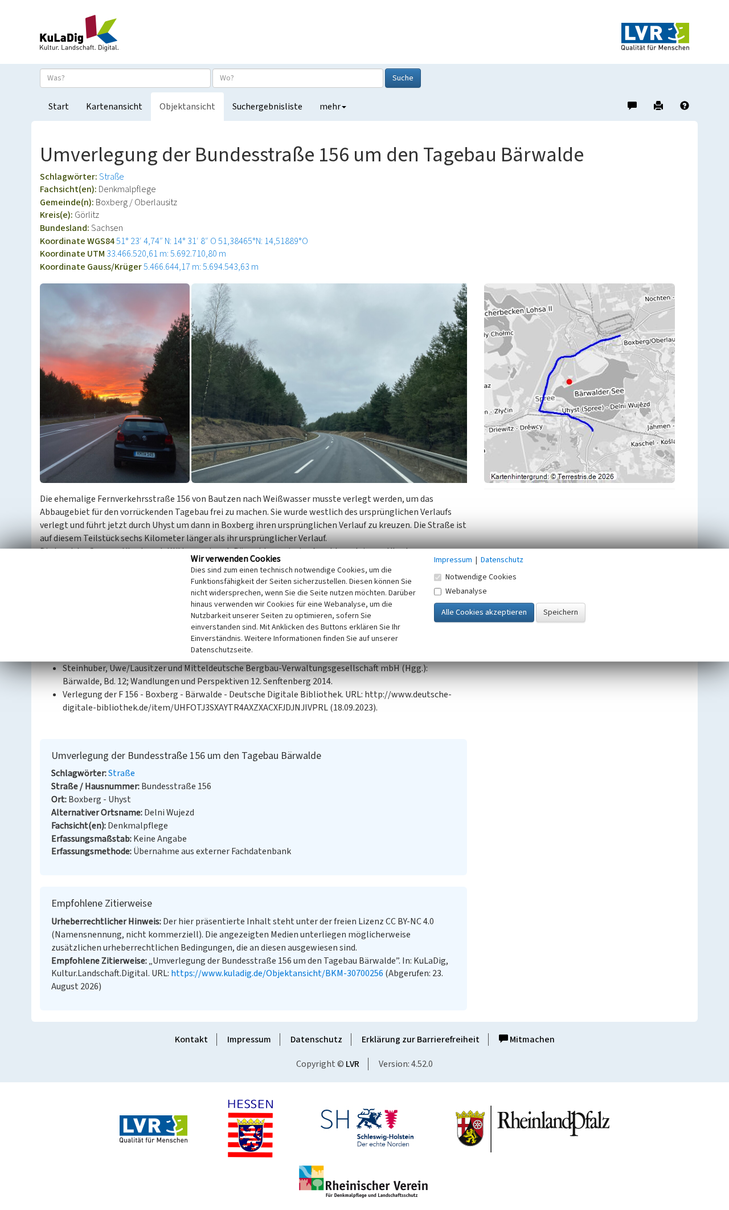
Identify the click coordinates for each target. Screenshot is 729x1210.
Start (58, 106)
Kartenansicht (114, 106)
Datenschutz (316, 1039)
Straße (111, 176)
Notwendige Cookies (481, 577)
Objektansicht (187, 106)
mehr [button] (330, 106)
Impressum (249, 1039)
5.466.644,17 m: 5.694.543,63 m (201, 267)
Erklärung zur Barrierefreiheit (421, 1039)
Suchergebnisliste (267, 106)
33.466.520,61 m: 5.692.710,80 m (166, 253)
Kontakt (191, 1039)
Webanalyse (466, 591)
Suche (402, 78)
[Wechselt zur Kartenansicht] (586, 383)
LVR (352, 1064)
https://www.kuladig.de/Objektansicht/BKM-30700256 (277, 973)
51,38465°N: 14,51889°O (263, 241)
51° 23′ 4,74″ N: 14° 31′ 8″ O (166, 241)
